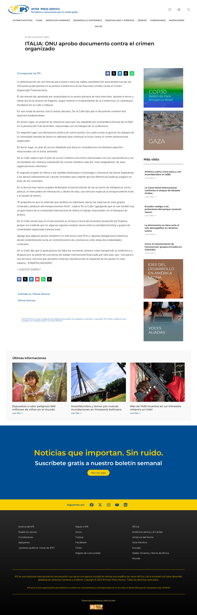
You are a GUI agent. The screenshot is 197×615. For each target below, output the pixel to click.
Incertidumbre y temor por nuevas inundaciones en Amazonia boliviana (96, 408)
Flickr (78, 547)
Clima (39, 20)
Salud (98, 26)
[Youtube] (117, 505)
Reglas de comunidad (87, 553)
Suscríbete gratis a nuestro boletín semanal (98, 463)
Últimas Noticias (23, 20)
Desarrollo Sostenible (87, 20)
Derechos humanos (58, 20)
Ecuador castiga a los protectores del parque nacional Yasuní (163, 209)
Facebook (80, 542)
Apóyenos (24, 542)
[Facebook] (91, 505)
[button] (188, 9)
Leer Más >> (150, 178)
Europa (136, 547)
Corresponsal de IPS (29, 73)
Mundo (136, 558)
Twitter (79, 537)
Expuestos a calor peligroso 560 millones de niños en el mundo (33, 408)
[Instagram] (108, 505)
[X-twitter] (100, 505)
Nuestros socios (27, 532)
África (135, 526)
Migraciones (176, 20)
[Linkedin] (125, 505)
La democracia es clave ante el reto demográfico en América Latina (162, 228)
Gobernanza (158, 20)
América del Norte (142, 537)
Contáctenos (25, 537)
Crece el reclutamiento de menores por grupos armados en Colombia (163, 247)
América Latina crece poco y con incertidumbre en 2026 (163, 173)
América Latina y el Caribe (147, 532)
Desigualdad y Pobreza (119, 20)
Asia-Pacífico (139, 542)
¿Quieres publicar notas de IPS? (36, 547)
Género (142, 20)
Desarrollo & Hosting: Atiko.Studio (98, 600)
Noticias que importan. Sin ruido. (98, 452)
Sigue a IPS (81, 526)
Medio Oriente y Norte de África (150, 553)
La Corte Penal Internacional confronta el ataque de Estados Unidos (162, 190)
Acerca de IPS (26, 526)
